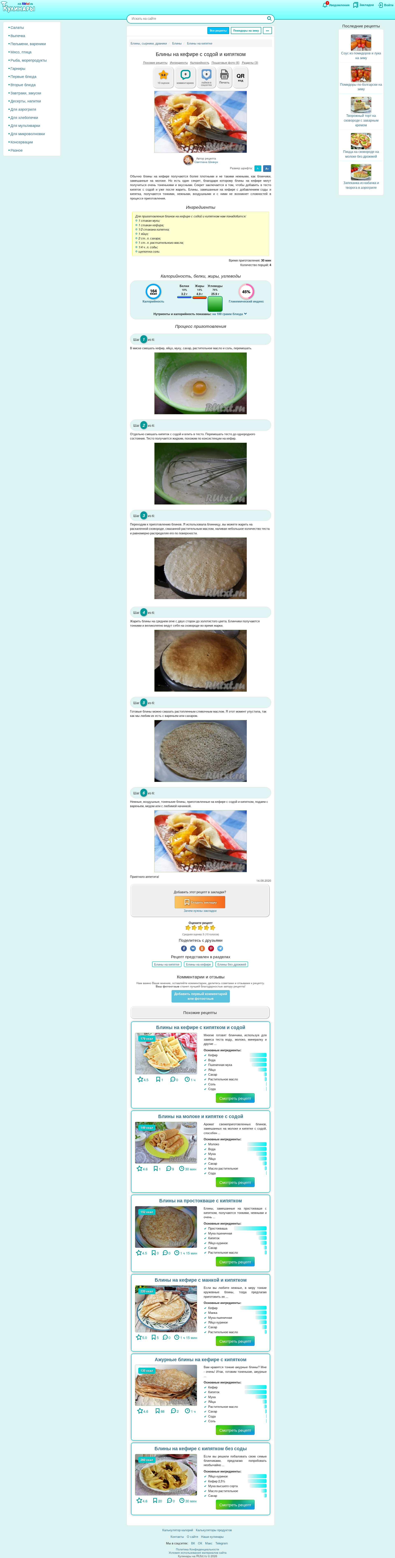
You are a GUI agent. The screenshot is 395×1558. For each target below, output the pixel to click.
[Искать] (269, 19)
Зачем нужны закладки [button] (200, 910)
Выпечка (17, 35)
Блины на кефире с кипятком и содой (200, 1027)
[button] (224, 82)
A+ (267, 168)
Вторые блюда (23, 84)
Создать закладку (204, 902)
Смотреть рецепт (235, 1098)
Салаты (17, 27)
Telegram (221, 1543)
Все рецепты (218, 30)
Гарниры (17, 68)
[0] (209, 80)
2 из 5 (194, 928)
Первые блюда (23, 76)
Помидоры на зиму (246, 30)
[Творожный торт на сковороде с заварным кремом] (361, 104)
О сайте (192, 1536)
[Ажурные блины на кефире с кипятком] (166, 1385)
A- (258, 168)
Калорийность (199, 62)
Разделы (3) (250, 62)
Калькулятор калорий (177, 1530)
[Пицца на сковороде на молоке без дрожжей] (361, 140)
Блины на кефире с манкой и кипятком (201, 1279)
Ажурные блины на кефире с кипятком (200, 1359)
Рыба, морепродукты (28, 60)
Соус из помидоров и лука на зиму (361, 55)
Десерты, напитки (25, 100)
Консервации (21, 141)
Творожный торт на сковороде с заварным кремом (361, 120)
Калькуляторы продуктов (214, 1530)
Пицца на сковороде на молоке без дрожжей (361, 154)
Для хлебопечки (24, 117)
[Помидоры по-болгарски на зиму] (361, 73)
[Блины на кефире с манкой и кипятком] (166, 1308)
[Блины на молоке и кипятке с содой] (166, 1142)
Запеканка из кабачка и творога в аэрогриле (361, 185)
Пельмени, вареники (28, 43)
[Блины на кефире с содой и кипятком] (200, 122)
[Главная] (18, 7)
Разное (16, 150)
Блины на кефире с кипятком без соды (201, 1448)
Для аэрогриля (23, 109)
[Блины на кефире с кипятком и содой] (166, 1053)
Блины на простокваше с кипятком (200, 1200)
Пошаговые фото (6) (225, 62)
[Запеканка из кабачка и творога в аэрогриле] (361, 172)
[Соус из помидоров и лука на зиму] (361, 42)
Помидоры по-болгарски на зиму (361, 86)
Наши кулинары (212, 1536)
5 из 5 (213, 928)
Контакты (177, 1536)
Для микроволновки (27, 133)
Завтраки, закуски (25, 92)
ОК (200, 1543)
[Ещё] (267, 30)
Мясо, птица (20, 51)
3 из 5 (201, 928)
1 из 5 (188, 928)
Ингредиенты (179, 62)
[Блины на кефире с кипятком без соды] (166, 1474)
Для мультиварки (25, 125)
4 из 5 (207, 928)
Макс (209, 1543)
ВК (193, 1543)
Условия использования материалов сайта (198, 1552)
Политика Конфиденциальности (197, 1549)
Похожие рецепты (155, 62)
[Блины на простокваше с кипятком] (166, 1226)
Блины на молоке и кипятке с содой (200, 1116)
